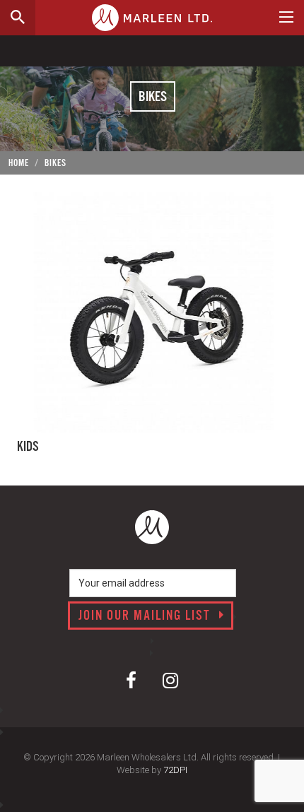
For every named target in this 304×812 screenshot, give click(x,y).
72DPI (175, 770)
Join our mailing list (146, 616)
